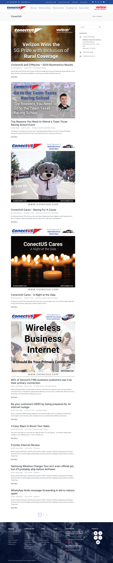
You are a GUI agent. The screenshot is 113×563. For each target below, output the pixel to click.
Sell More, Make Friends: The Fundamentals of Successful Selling (74, 533)
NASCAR (40, 128)
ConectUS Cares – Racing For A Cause (33, 209)
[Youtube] (104, 2)
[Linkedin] (93, 2)
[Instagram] (98, 2)
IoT (34, 386)
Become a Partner (84, 8)
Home (93, 16)
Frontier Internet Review (25, 445)
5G (34, 68)
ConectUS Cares (46, 213)
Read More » (68, 542)
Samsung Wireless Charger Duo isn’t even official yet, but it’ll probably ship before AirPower (42, 468)
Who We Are (33, 8)
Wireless (44, 68)
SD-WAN (44, 410)
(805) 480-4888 (88, 52)
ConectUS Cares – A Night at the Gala (33, 294)
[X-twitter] (101, 2)
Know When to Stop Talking (74, 546)
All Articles (38, 68)
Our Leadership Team (71, 8)
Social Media (46, 128)
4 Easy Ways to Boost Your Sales (30, 426)
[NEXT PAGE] (46, 514)
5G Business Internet (58, 8)
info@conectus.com (89, 56)
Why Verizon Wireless (45, 8)
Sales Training (40, 386)
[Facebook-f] (95, 2)
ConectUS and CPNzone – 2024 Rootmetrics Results (42, 64)
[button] (47, 514)
